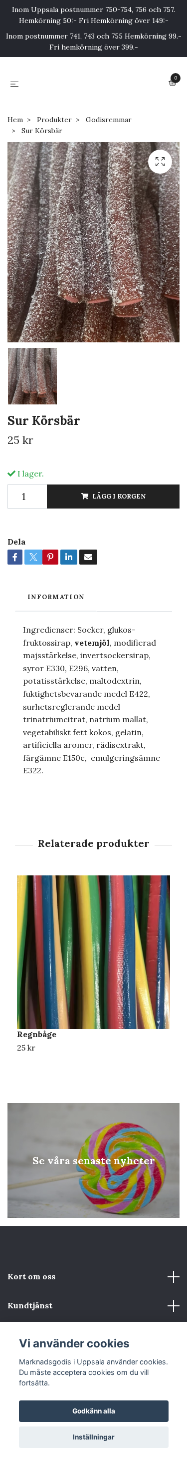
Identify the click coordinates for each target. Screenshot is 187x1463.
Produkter (54, 119)
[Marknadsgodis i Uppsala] (96, 83)
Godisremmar (109, 119)
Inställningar (94, 1437)
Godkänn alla (93, 1411)
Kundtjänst (29, 1305)
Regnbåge (36, 1034)
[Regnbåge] (93, 952)
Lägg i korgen (119, 496)
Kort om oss (31, 1276)
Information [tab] (55, 597)
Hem (15, 119)
